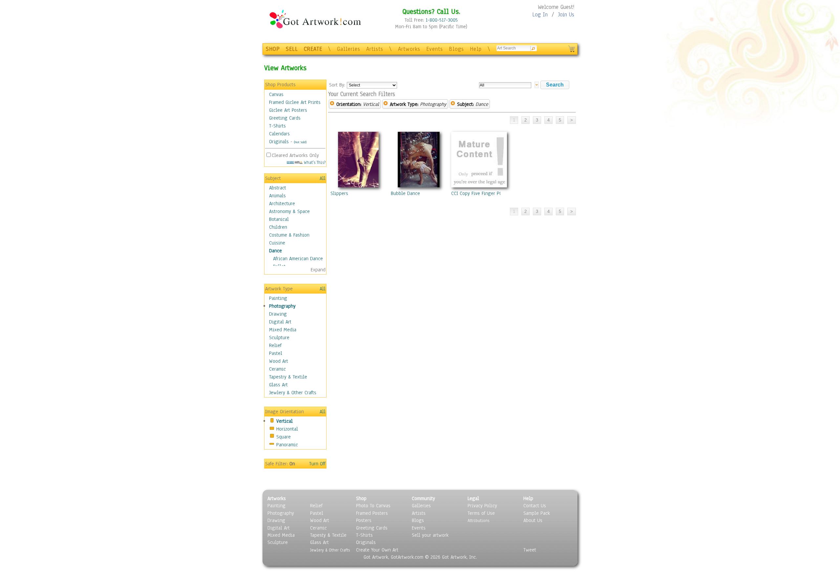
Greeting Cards (285, 118)
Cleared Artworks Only (295, 155)
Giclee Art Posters (288, 110)
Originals (279, 141)
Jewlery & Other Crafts (292, 392)
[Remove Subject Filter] (452, 104)
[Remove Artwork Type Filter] (385, 104)
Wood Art (278, 361)
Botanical (279, 219)
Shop (361, 498)
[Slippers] (358, 161)
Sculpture (279, 337)
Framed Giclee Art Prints (295, 102)
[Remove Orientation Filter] (332, 104)
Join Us (566, 14)
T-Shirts (277, 126)
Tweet (529, 550)
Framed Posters (372, 513)
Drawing (278, 314)
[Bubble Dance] (419, 161)
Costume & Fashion (289, 235)
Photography (282, 306)
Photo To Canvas (373, 505)
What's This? (314, 162)
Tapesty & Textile (328, 535)
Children (278, 227)
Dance (275, 250)
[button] (554, 85)
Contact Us (534, 505)
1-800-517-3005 (442, 20)
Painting (278, 298)
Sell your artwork (430, 535)
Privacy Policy (482, 505)
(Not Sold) (300, 142)
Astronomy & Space (289, 211)
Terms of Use (481, 513)
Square (283, 437)
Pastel (275, 353)
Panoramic (287, 444)
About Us (532, 520)
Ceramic (277, 369)
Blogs (456, 49)
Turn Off (317, 463)
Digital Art (280, 321)
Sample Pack (536, 513)
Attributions (478, 520)
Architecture (282, 203)
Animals (277, 195)
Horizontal (287, 429)
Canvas (276, 94)
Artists (374, 49)
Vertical (284, 421)
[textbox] (505, 85)
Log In (540, 14)
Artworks (409, 49)
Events (434, 49)
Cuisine (277, 243)
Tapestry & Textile (288, 377)
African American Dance (298, 258)
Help (476, 49)
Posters (363, 520)
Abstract (277, 187)
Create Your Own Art (377, 550)
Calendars (279, 133)
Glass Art (278, 384)
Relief (275, 345)
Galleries (348, 49)
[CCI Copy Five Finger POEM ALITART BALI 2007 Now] (479, 161)
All (323, 178)
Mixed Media (282, 329)
